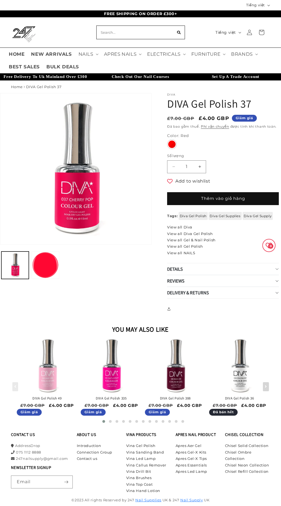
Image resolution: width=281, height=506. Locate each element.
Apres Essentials (191, 465)
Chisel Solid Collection (247, 445)
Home (17, 87)
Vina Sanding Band (145, 452)
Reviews (175, 281)
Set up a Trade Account (236, 76)
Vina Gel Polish (141, 445)
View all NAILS (181, 253)
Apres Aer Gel (189, 445)
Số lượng (175, 155)
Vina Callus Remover (146, 465)
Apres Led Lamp (191, 471)
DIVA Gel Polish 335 (111, 398)
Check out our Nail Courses (140, 76)
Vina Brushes (139, 478)
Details (175, 269)
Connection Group (95, 452)
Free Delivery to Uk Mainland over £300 (45, 76)
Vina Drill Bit (138, 471)
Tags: (172, 216)
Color (178, 136)
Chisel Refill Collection (247, 471)
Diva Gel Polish (193, 216)
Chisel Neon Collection (247, 465)
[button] (88, 54)
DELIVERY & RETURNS (188, 293)
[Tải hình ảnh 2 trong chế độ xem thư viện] (45, 265)
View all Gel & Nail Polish (191, 240)
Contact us (87, 458)
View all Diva (179, 227)
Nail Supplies (148, 500)
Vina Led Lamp (141, 458)
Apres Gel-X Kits (191, 452)
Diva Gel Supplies (225, 216)
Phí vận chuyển (215, 126)
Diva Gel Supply (258, 216)
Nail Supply (191, 500)
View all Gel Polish (185, 246)
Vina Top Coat (139, 484)
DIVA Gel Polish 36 (239, 398)
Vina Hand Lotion (143, 490)
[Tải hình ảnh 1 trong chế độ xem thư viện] (15, 265)
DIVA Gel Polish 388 (175, 398)
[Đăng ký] (66, 482)
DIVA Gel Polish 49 (46, 398)
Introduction (89, 445)
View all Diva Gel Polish (190, 233)
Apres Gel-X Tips (191, 458)
